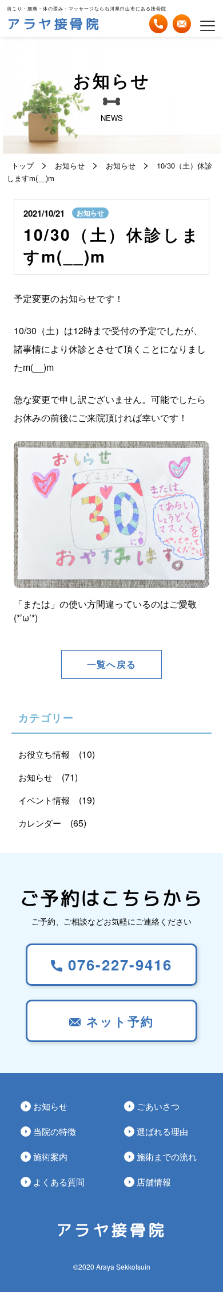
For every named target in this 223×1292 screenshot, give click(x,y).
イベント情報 (44, 800)
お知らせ (90, 212)
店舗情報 (154, 1182)
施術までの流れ (167, 1156)
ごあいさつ (158, 1106)
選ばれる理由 (162, 1131)
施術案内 (50, 1156)
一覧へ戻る (111, 664)
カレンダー (39, 823)
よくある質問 (59, 1182)
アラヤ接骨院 (54, 24)
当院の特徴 (54, 1131)
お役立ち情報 (44, 754)
